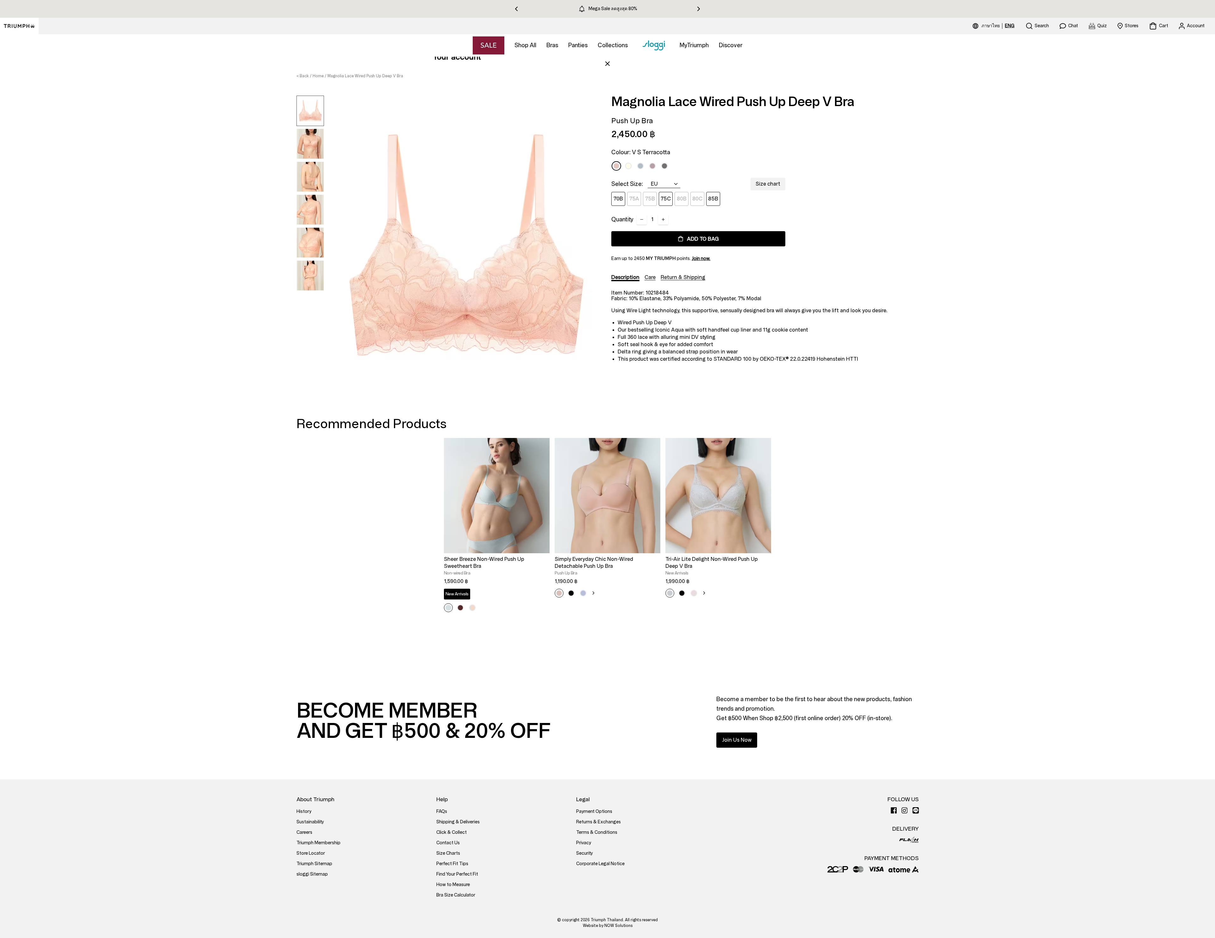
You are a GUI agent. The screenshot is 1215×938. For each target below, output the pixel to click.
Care (650, 277)
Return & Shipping (683, 277)
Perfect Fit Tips (452, 863)
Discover (731, 45)
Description (625, 277)
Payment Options (594, 811)
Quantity (622, 219)
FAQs (441, 811)
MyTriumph (694, 45)
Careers (304, 832)
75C (666, 198)
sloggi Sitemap (312, 874)
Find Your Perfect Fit (457, 874)
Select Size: (627, 184)
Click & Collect (451, 832)
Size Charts (448, 853)
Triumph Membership (318, 842)
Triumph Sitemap (314, 863)
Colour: (640, 152)
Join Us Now (736, 740)
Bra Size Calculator (455, 895)
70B (618, 198)
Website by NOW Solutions (607, 925)
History (303, 811)
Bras (552, 45)
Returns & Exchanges (598, 822)
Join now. (701, 258)
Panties (578, 45)
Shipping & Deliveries (458, 822)
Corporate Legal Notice (600, 863)
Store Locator (310, 853)
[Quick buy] (541, 554)
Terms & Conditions (596, 832)
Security (584, 853)
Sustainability (310, 822)
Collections (613, 45)
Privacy (583, 842)
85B (713, 198)
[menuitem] (992, 26)
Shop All (525, 45)
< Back (302, 76)
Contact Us (448, 842)
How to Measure (453, 884)
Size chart (768, 184)
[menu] (998, 26)
